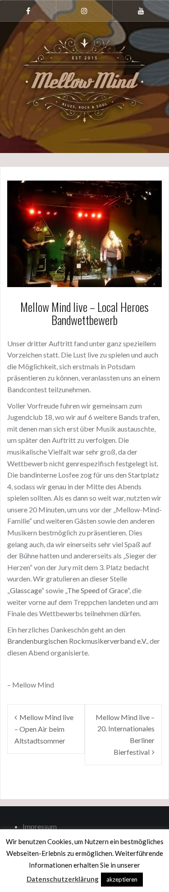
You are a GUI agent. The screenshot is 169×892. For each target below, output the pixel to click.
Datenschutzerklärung (63, 879)
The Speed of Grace (97, 590)
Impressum (40, 826)
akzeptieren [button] (121, 879)
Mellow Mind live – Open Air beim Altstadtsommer (43, 729)
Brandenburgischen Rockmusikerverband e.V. (77, 640)
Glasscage (25, 590)
